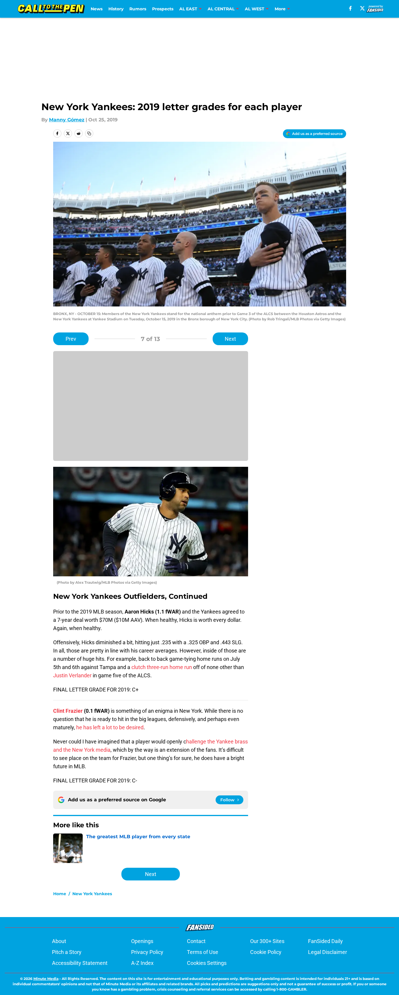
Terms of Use (202, 952)
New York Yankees (92, 893)
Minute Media (45, 978)
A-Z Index (142, 963)
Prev (71, 339)
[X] (362, 8)
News (96, 9)
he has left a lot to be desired (110, 727)
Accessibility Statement (80, 963)
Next (230, 339)
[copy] (89, 133)
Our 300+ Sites (267, 941)
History (115, 9)
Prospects (162, 9)
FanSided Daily (325, 941)
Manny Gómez (66, 120)
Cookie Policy (265, 952)
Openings (142, 941)
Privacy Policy (147, 952)
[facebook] (350, 8)
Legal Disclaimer (327, 952)
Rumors (137, 9)
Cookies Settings (207, 963)
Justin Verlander (72, 675)
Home (59, 893)
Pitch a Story (67, 952)
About (59, 941)
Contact (196, 941)
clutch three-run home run (161, 667)
